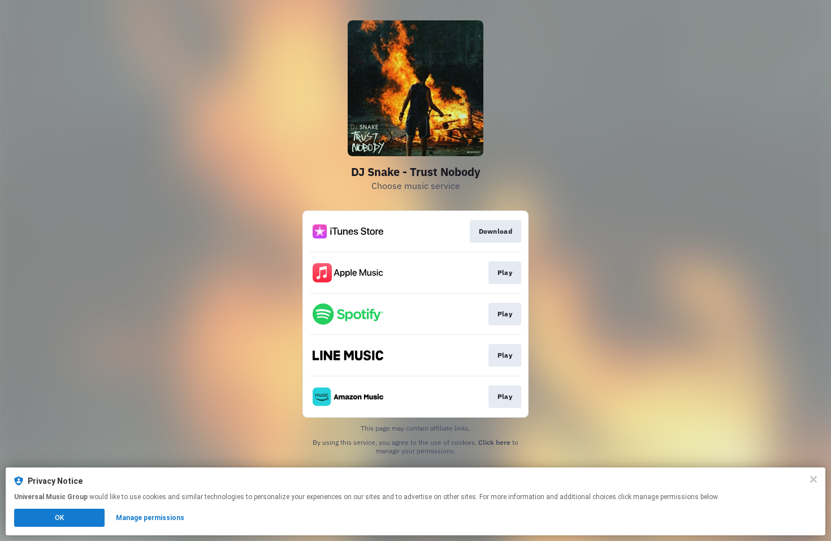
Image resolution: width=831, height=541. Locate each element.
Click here (494, 442)
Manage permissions (150, 518)
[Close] (813, 479)
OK (59, 518)
